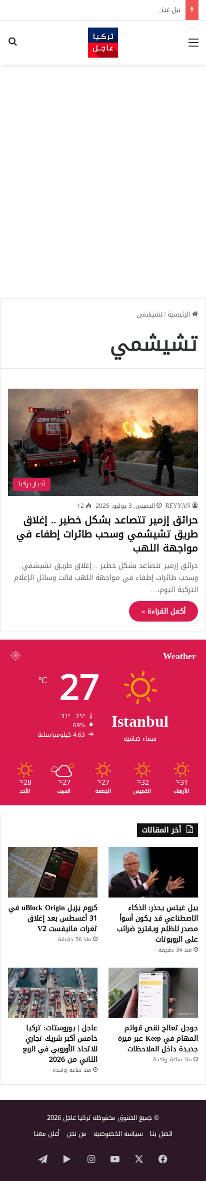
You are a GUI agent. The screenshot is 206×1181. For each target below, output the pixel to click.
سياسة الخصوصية (118, 1133)
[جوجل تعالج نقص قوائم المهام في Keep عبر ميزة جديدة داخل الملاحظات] (153, 993)
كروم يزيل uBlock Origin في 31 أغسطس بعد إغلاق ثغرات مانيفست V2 (53, 918)
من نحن (76, 1133)
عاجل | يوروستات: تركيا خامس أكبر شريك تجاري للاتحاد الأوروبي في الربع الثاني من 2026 (60, 1043)
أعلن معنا (47, 1133)
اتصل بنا (161, 1133)
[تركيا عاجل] (103, 43)
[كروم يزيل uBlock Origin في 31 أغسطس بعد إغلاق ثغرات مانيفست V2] (53, 872)
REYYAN (178, 505)
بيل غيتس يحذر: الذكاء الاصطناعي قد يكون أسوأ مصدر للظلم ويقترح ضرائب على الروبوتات (157, 923)
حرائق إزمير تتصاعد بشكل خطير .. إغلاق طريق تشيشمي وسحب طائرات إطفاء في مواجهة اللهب (107, 533)
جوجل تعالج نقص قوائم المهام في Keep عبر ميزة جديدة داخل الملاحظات (158, 1038)
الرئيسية (180, 314)
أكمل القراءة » (164, 611)
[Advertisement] (103, 178)
